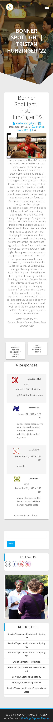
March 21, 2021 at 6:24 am (28, 388)
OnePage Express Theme (35, 718)
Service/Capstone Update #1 (26, 682)
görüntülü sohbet (34, 379)
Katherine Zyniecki (26, 123)
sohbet (32, 408)
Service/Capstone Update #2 (26, 676)
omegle (32, 450)
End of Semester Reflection (26, 661)
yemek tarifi (34, 478)
